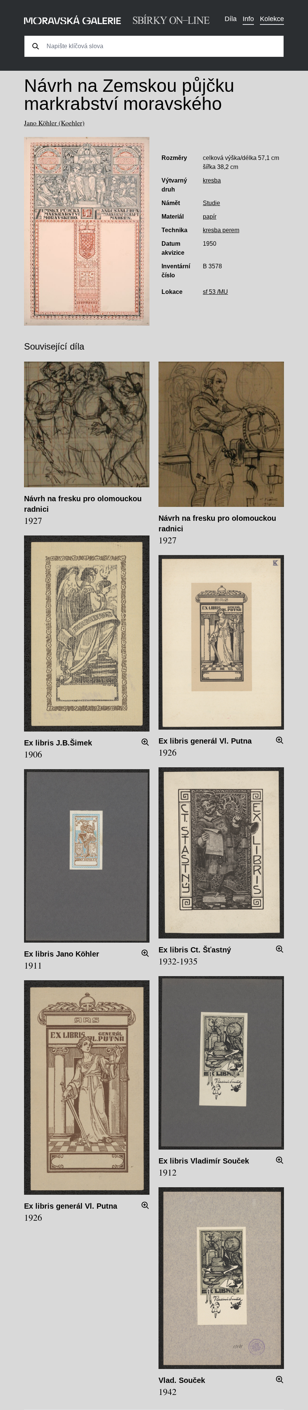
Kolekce (272, 19)
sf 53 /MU (215, 292)
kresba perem (221, 230)
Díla (231, 19)
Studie (211, 203)
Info (248, 19)
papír (209, 216)
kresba (212, 180)
